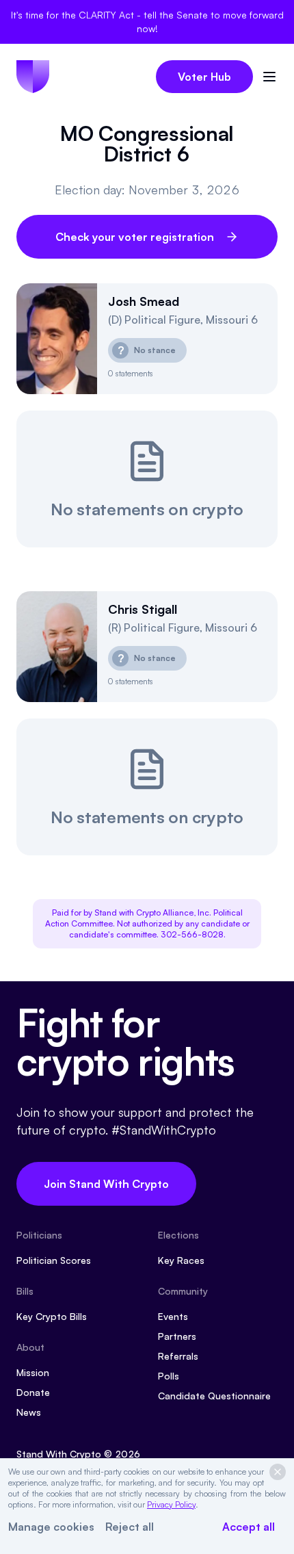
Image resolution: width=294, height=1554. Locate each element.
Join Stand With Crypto (106, 1184)
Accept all (248, 1526)
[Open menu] (269, 76)
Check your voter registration (134, 237)
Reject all (129, 1526)
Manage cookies (51, 1526)
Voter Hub (204, 76)
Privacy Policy (171, 1504)
